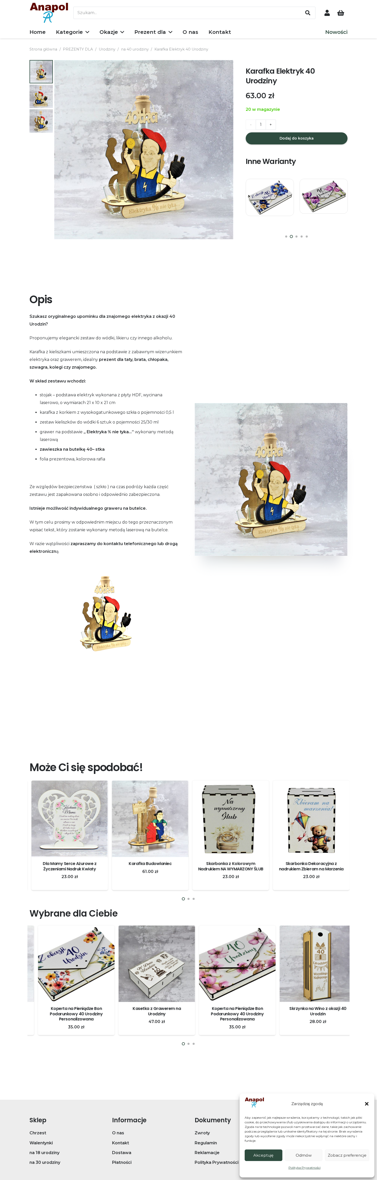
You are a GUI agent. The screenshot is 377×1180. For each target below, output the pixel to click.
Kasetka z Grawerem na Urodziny (148, 1011)
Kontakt (120, 1142)
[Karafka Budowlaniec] (148, 819)
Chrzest (37, 1132)
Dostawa (121, 1152)
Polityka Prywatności (305, 1167)
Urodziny (107, 49)
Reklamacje (207, 1152)
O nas (118, 1132)
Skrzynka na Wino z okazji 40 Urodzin (309, 1011)
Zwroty (202, 1132)
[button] (366, 1103)
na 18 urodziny (44, 1152)
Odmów (304, 1155)
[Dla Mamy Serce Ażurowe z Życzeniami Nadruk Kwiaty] (67, 819)
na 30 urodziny (44, 1162)
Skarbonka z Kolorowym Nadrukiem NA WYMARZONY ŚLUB (228, 866)
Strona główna (43, 49)
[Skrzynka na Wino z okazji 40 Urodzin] (309, 964)
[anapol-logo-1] (48, 13)
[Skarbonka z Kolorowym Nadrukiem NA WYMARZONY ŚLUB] (229, 819)
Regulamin (206, 1142)
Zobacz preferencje (347, 1155)
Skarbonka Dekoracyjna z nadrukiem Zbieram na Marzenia (309, 866)
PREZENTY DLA (78, 49)
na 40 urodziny (135, 49)
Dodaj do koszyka (297, 138)
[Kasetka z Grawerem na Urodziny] (148, 964)
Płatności (122, 1162)
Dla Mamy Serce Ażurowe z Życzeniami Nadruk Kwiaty (67, 866)
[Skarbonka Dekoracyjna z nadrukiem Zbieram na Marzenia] (309, 819)
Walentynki (41, 1142)
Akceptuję (263, 1155)
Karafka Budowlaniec (148, 864)
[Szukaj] (307, 13)
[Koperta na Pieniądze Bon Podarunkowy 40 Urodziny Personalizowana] (270, 203)
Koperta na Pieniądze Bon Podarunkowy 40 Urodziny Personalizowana (67, 1014)
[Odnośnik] (327, 12)
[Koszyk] (341, 13)
